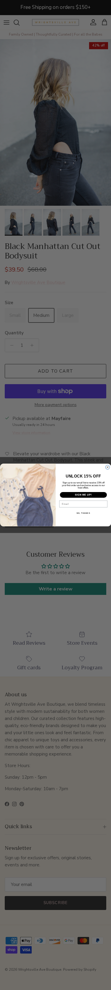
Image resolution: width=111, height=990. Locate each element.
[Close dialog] (107, 467)
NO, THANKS (83, 513)
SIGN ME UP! (83, 495)
